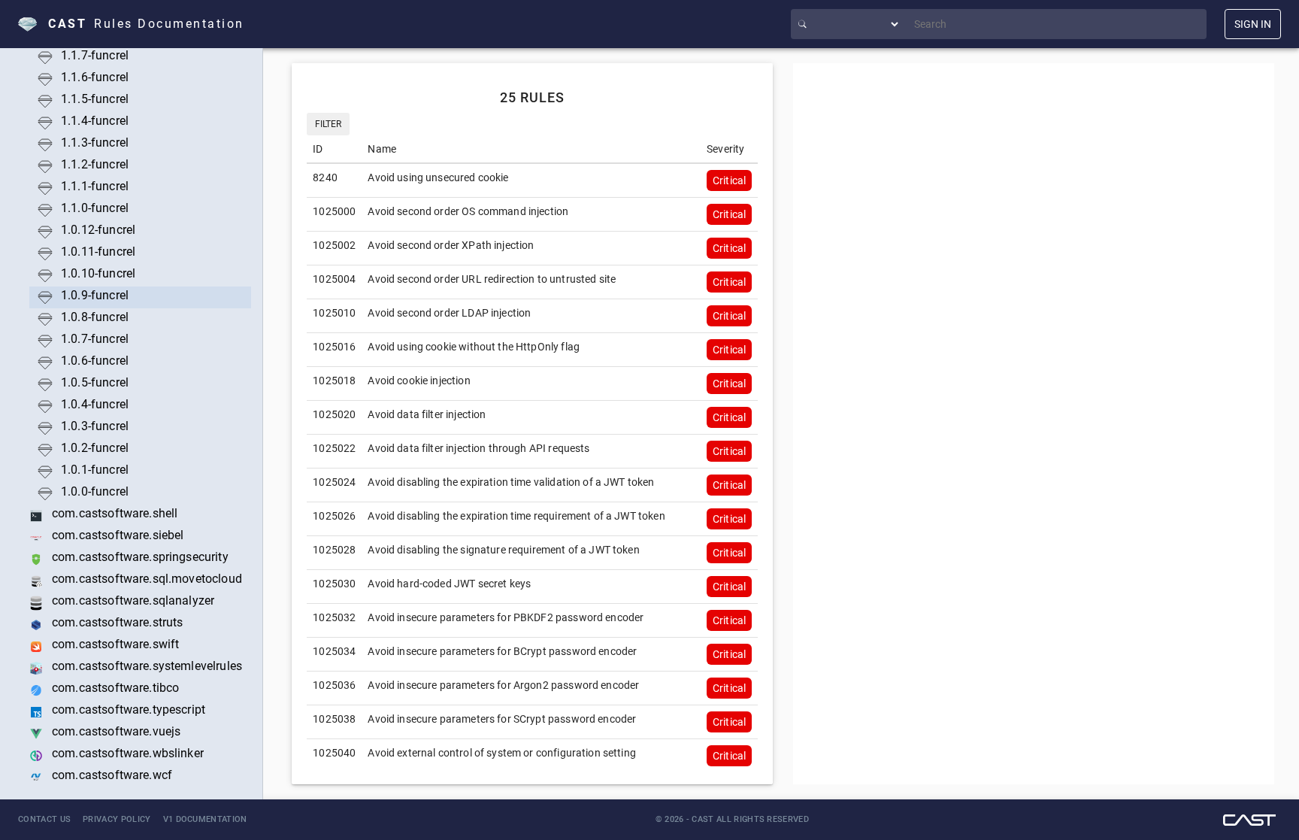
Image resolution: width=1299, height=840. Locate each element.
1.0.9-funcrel (95, 295)
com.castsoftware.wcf (112, 775)
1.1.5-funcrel (95, 99)
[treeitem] (135, 254)
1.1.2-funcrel (95, 164)
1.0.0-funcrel (95, 491)
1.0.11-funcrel (98, 251)
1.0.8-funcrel (95, 317)
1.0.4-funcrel (95, 404)
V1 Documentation (205, 819)
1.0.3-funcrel (95, 426)
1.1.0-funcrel (95, 208)
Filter (328, 124)
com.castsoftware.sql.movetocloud (147, 579)
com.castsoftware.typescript (128, 709)
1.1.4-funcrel (95, 121)
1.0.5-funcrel (95, 382)
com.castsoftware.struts (117, 622)
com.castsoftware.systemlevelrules (147, 666)
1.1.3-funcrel (95, 142)
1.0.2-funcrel (95, 448)
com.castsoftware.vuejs (116, 731)
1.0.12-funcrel (98, 230)
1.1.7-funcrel (95, 55)
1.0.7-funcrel (95, 339)
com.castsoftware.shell (114, 513)
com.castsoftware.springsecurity (140, 557)
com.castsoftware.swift (115, 644)
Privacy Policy (116, 819)
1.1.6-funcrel (95, 77)
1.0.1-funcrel (95, 469)
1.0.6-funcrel (95, 360)
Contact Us (44, 819)
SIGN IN (1252, 24)
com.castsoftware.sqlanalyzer (133, 600)
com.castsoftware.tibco (115, 688)
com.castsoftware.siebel (117, 535)
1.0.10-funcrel (98, 273)
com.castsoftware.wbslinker (128, 753)
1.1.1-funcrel (95, 186)
